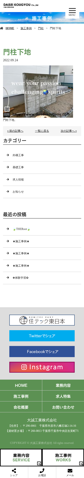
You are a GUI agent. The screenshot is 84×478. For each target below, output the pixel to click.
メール (70, 475)
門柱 (41, 28)
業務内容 (63, 385)
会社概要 (21, 407)
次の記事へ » (69, 130)
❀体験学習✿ (20, 277)
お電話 (42, 475)
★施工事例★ (21, 241)
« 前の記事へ (15, 130)
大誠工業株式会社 (42, 420)
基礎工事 (18, 167)
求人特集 (63, 396)
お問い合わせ (63, 407)
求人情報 (18, 179)
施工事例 (26, 28)
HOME (10, 28)
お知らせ (18, 191)
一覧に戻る (42, 130)
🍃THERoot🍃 (21, 229)
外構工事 (18, 155)
